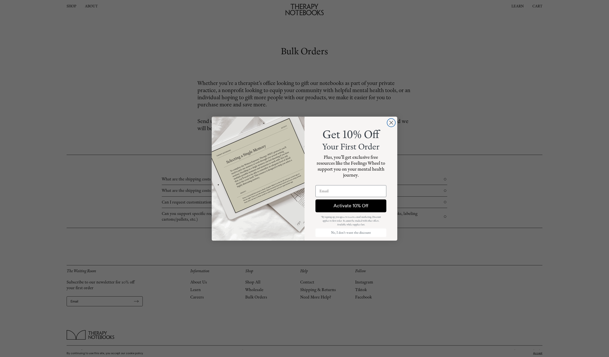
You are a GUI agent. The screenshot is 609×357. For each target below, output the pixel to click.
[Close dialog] (391, 123)
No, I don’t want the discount (351, 233)
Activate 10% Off (351, 206)
